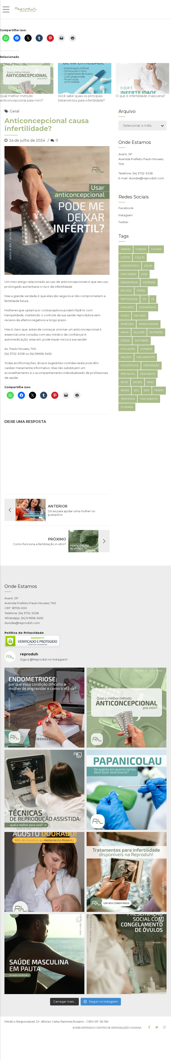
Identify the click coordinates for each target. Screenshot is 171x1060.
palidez (126, 357)
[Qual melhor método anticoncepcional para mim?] (26, 78)
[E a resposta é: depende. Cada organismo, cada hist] (44, 790)
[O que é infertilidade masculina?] (142, 78)
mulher (139, 332)
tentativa (128, 398)
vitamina (127, 407)
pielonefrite (145, 357)
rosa (124, 382)
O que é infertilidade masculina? (140, 96)
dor (144, 274)
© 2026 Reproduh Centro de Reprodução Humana (107, 1027)
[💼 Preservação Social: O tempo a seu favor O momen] (127, 954)
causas (156, 249)
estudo (126, 290)
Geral (14, 111)
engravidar (129, 282)
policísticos (129, 365)
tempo (159, 390)
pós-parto (147, 373)
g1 (152, 299)
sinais (125, 390)
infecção (127, 324)
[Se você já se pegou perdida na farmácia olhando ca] (127, 708)
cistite (125, 257)
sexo (150, 382)
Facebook (126, 208)
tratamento (149, 398)
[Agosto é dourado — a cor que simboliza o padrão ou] (44, 872)
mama (125, 332)
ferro (141, 290)
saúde (137, 382)
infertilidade (148, 324)
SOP (146, 390)
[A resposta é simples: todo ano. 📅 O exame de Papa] (127, 790)
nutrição (156, 332)
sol (136, 390)
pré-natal (128, 373)
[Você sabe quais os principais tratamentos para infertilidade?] (84, 78)
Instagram (125, 215)
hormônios (147, 307)
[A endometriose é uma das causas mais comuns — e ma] (44, 708)
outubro (142, 340)
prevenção (151, 365)
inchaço (140, 315)
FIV (144, 299)
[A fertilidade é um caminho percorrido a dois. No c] (44, 954)
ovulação (128, 349)
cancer (141, 249)
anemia (126, 249)
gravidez (127, 307)
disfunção (128, 274)
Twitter (123, 222)
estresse (149, 282)
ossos (125, 340)
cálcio (140, 257)
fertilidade (129, 299)
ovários (146, 349)
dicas (148, 265)
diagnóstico (130, 265)
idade (125, 315)
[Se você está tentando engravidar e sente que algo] (127, 872)
